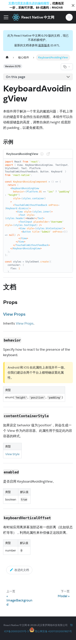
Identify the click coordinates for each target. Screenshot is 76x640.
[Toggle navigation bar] (6, 17)
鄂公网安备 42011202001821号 (53, 631)
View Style (12, 454)
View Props (14, 314)
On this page (15, 77)
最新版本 (44, 45)
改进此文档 (21, 570)
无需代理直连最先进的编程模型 (28, 3)
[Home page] (7, 57)
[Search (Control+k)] (69, 17)
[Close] (73, 5)
